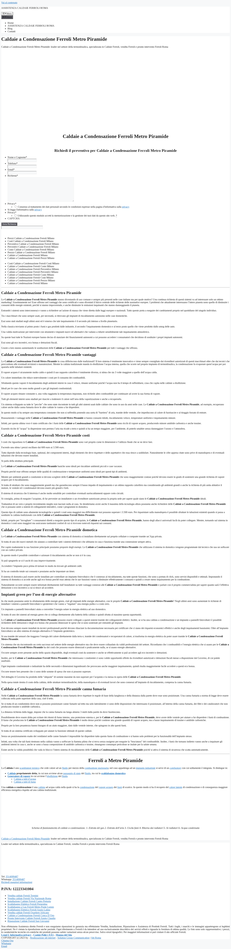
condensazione (87, 787)
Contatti (11, 31)
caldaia (41, 787)
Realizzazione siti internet (42, 937)
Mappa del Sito (64, 935)
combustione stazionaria (96, 768)
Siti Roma (96, 937)
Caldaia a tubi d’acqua (25, 779)
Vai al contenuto (9, 2)
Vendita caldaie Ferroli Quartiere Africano (28, 912)
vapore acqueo (106, 787)
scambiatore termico (29, 768)
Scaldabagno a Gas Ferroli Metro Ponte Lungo (31, 907)
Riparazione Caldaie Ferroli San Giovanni (28, 921)
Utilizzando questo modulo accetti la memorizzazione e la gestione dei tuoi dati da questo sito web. (67, 215)
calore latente (175, 787)
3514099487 (12, 876)
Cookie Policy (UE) (43, 935)
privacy (125, 206)
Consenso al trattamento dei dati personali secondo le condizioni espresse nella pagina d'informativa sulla (73, 206)
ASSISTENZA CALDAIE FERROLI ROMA (24, 8)
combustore (175, 768)
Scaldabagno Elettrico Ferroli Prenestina (27, 904)
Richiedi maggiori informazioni (16, 882)
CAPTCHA (14, 218)
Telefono (13, 163)
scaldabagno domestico (113, 773)
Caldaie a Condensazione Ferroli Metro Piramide (25, 838)
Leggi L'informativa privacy (16, 935)
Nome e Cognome (17, 157)
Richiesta (13, 175)
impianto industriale (145, 768)
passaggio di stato (72, 773)
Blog (10, 28)
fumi (119, 787)
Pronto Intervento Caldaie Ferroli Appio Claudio (31, 918)
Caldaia (12, 773)
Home (11, 23)
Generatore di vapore (19, 776)
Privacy (12, 203)
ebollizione (52, 776)
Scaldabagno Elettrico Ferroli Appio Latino (29, 909)
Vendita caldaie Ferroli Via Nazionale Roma (29, 898)
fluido (65, 768)
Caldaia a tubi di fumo (25, 782)
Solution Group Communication (73, 937)
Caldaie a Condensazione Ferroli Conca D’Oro (31, 915)
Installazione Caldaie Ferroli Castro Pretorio (29, 901)
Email (11, 169)
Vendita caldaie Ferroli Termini (23, 895)
